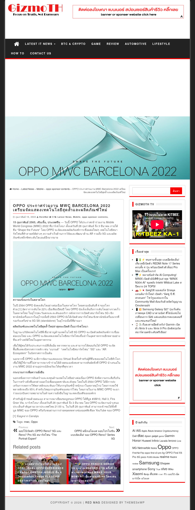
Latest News (65, 216)
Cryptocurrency (170, 430)
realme (164, 456)
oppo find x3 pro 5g (155, 452)
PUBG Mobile (153, 457)
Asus (151, 431)
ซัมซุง (146, 474)
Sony (151, 468)
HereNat (44, 216)
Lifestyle (161, 44)
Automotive (136, 44)
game (161, 436)
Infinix (155, 440)
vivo (164, 468)
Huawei (146, 440)
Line (179, 440)
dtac (140, 435)
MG (134, 448)
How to (17, 53)
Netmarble (143, 448)
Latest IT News (39, 44)
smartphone (139, 469)
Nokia (154, 448)
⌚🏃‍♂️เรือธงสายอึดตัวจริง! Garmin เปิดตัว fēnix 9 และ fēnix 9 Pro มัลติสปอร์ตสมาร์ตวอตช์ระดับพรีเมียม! (158, 328)
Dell (134, 436)
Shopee (165, 463)
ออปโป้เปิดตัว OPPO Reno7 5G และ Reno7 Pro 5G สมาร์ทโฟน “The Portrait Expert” (40, 432)
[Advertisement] (97, 87)
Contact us (40, 53)
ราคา (160, 474)
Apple (144, 430)
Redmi (173, 457)
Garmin (170, 435)
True (158, 469)
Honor (136, 440)
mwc (27, 422)
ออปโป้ (171, 474)
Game (96, 44)
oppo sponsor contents (95, 216)
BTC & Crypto (73, 44)
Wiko (170, 469)
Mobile (77, 216)
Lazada (164, 440)
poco (143, 457)
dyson (148, 436)
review (135, 463)
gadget (155, 435)
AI (133, 430)
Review (113, 44)
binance (158, 430)
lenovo (172, 440)
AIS (138, 430)
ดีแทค (154, 474)
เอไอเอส (145, 478)
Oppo (34, 422)
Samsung (149, 462)
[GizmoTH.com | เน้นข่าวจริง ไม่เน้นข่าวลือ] (16, 43)
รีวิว (165, 474)
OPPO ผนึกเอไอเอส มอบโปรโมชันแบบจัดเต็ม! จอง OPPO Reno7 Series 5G (93, 432)
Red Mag (92, 502)
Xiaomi (137, 473)
